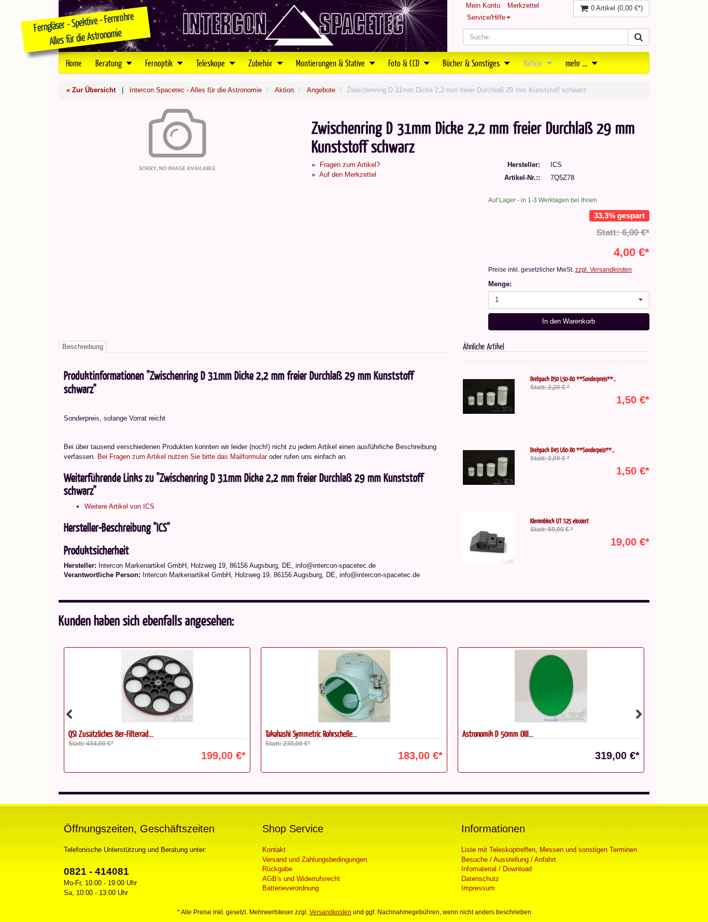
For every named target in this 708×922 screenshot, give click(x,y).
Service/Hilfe (486, 17)
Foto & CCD (404, 62)
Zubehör (261, 62)
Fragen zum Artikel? (350, 165)
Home (74, 62)
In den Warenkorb (568, 321)
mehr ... (577, 62)
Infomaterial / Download (496, 869)
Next (639, 714)
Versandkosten (330, 912)
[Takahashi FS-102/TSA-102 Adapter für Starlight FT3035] (551, 686)
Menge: (500, 284)
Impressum (478, 888)
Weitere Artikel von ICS (119, 506)
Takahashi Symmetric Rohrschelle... (114, 733)
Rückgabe (277, 869)
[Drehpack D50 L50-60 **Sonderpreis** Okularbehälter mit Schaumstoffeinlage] (489, 396)
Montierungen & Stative (331, 62)
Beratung (109, 62)
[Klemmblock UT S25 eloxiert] (489, 538)
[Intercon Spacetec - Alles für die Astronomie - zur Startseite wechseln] (253, 26)
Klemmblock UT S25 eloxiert (559, 520)
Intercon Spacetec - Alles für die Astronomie (196, 90)
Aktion (533, 62)
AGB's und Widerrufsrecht (301, 879)
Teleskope (211, 62)
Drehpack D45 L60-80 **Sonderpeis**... (572, 449)
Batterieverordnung (290, 888)
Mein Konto (483, 5)
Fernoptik (160, 62)
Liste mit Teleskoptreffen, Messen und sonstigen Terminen (549, 850)
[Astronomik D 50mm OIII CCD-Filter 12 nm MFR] (354, 686)
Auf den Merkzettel (347, 174)
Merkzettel (523, 5)
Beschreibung (82, 347)
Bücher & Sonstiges (472, 62)
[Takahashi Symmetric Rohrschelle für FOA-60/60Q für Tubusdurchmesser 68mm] (157, 686)
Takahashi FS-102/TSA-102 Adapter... (512, 733)
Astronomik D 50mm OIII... (300, 733)
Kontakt (274, 850)
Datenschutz (480, 879)
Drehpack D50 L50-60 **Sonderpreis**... (573, 378)
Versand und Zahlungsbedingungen (314, 859)
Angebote (321, 90)
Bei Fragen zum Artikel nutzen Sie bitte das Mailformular (182, 456)
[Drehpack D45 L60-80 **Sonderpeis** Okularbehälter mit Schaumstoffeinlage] (489, 467)
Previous (69, 714)
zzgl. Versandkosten (603, 269)
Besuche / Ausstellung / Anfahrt (508, 859)
